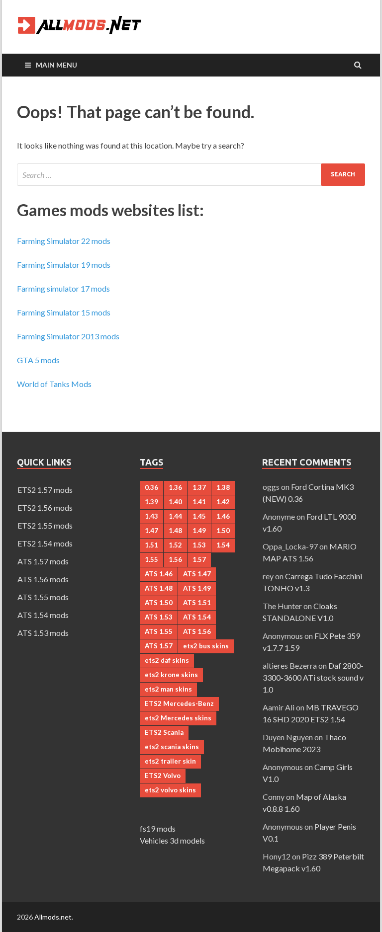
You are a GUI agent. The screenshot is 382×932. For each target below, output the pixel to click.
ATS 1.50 (159, 603)
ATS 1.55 (159, 631)
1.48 (175, 531)
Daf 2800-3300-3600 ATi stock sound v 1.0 (313, 677)
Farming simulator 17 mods (63, 288)
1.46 (223, 516)
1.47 (151, 531)
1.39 (151, 502)
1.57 (199, 559)
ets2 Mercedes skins (178, 718)
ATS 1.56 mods (43, 579)
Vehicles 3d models (172, 840)
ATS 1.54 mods (43, 615)
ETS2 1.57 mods (45, 489)
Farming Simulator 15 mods (63, 312)
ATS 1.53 (159, 617)
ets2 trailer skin (170, 761)
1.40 (175, 502)
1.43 (151, 516)
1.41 (199, 502)
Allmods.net (53, 917)
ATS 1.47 (197, 574)
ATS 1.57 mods (43, 561)
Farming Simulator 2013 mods (68, 336)
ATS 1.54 (197, 617)
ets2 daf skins (167, 660)
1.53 (199, 545)
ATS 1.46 (159, 574)
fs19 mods (158, 828)
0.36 (151, 487)
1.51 (151, 545)
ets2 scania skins (172, 747)
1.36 (175, 487)
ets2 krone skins (171, 675)
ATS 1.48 (159, 588)
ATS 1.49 (197, 588)
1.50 (223, 531)
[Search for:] (191, 174)
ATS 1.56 (197, 631)
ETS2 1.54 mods (45, 543)
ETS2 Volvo (163, 775)
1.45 (199, 516)
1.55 (151, 559)
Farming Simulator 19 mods (63, 264)
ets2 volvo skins (170, 790)
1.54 (223, 545)
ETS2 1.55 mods (45, 525)
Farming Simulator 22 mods (63, 240)
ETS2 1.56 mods (45, 507)
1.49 (199, 531)
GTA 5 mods (38, 360)
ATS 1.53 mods (43, 632)
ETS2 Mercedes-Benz (179, 703)
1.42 (223, 502)
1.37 (199, 487)
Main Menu (56, 65)
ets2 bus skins (206, 646)
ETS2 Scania (164, 732)
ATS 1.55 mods (43, 597)
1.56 (175, 559)
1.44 (175, 516)
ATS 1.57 (159, 646)
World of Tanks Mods (54, 383)
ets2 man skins (168, 689)
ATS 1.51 (197, 603)
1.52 (175, 545)
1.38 (223, 487)
